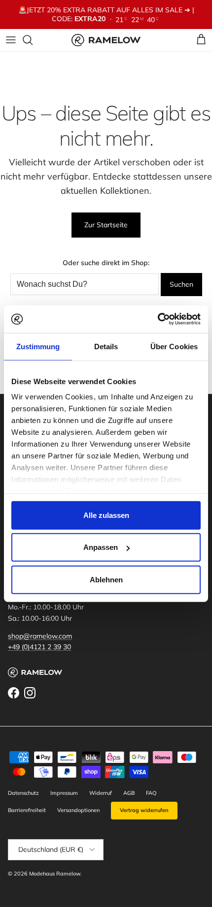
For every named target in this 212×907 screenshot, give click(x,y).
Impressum (64, 792)
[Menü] (11, 40)
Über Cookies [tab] (174, 346)
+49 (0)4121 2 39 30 (39, 646)
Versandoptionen (78, 810)
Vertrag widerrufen (144, 810)
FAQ (151, 792)
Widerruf (100, 792)
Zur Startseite (106, 224)
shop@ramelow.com (40, 636)
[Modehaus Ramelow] (106, 40)
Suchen (181, 284)
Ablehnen (106, 579)
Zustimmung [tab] (38, 346)
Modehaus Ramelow (54, 873)
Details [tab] (106, 346)
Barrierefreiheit (27, 810)
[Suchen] (32, 40)
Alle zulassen (106, 515)
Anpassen (100, 547)
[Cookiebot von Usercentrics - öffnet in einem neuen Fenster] (157, 319)
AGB (129, 792)
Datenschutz (23, 792)
